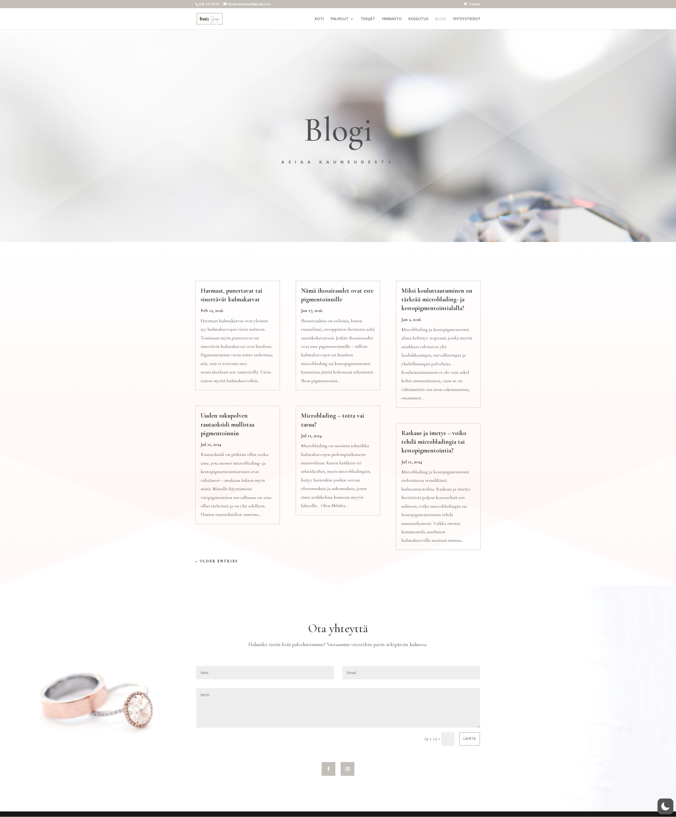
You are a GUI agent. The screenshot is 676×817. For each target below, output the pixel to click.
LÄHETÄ (469, 738)
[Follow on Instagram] (347, 769)
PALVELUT (340, 19)
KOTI (319, 19)
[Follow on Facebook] (328, 769)
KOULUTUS (418, 19)
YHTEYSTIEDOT (467, 19)
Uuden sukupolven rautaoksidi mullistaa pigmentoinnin (227, 424)
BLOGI (440, 19)
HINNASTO (392, 19)
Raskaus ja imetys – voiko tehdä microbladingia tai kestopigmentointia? (433, 441)
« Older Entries (216, 561)
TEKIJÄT (368, 19)
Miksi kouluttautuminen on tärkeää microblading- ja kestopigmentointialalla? (436, 299)
